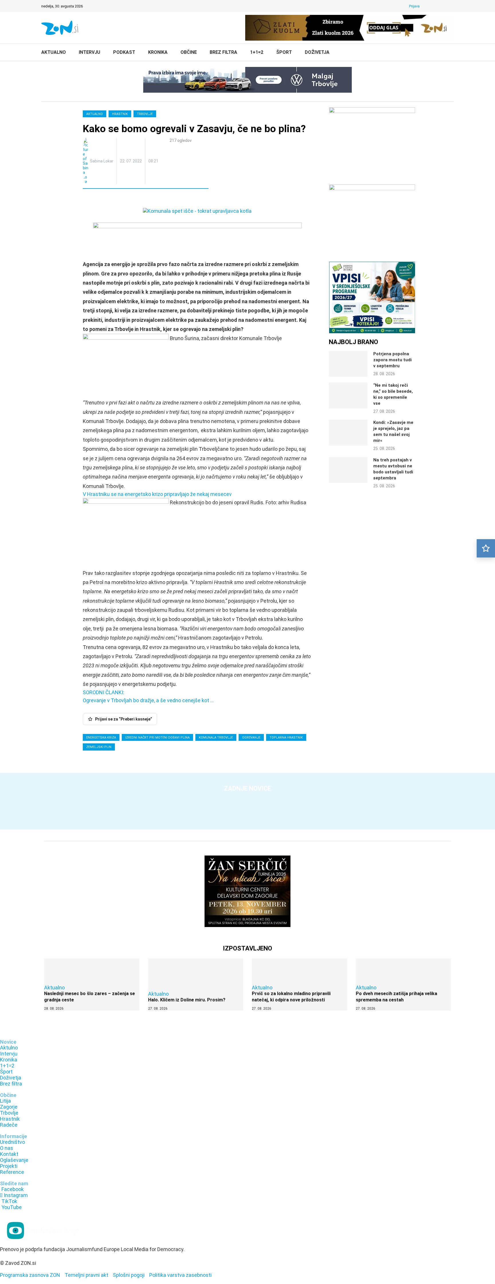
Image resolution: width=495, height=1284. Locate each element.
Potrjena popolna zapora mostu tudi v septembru (392, 359)
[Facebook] (428, 6)
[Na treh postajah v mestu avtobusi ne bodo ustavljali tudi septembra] (348, 470)
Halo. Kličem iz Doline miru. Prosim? (186, 1000)
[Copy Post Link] (125, 199)
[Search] (451, 53)
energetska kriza (101, 737)
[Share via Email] (137, 199)
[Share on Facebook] (112, 199)
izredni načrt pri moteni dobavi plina (157, 737)
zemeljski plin (98, 747)
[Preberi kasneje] (486, 548)
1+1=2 (256, 52)
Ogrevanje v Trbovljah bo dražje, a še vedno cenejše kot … (148, 700)
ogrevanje (251, 737)
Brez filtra (223, 52)
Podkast (124, 52)
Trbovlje (145, 114)
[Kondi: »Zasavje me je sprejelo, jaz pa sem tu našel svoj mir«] (348, 432)
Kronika (158, 52)
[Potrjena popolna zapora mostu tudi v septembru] (348, 364)
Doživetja (317, 52)
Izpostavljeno (247, 948)
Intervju (89, 52)
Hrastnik (120, 114)
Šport (284, 52)
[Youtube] (451, 6)
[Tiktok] (443, 6)
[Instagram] (436, 6)
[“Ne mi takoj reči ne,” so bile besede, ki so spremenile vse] (348, 395)
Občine (188, 52)
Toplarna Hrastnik (286, 737)
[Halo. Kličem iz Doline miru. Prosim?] (195, 984)
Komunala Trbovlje (216, 737)
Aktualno (53, 52)
